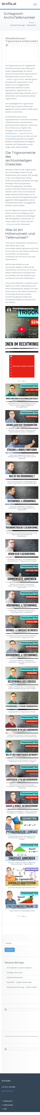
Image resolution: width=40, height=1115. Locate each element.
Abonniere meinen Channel (23, 366)
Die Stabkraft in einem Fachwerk (19, 968)
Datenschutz (8, 1105)
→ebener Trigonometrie (14, 79)
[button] (24, 381)
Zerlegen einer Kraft (14, 973)
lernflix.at (9, 4)
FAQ (5, 1109)
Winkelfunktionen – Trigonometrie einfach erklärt (21, 40)
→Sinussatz (9, 224)
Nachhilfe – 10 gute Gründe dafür (19, 982)
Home (31, 23)
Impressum (8, 1101)
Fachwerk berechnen (15, 977)
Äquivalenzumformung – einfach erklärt (22, 987)
